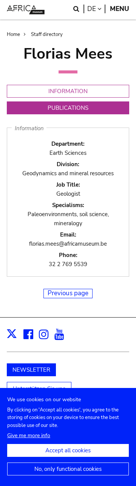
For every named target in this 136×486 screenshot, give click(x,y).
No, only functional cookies (68, 469)
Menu (119, 9)
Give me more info (28, 435)
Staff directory (47, 34)
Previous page (68, 293)
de (96, 9)
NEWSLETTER (31, 370)
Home (13, 34)
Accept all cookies (68, 450)
